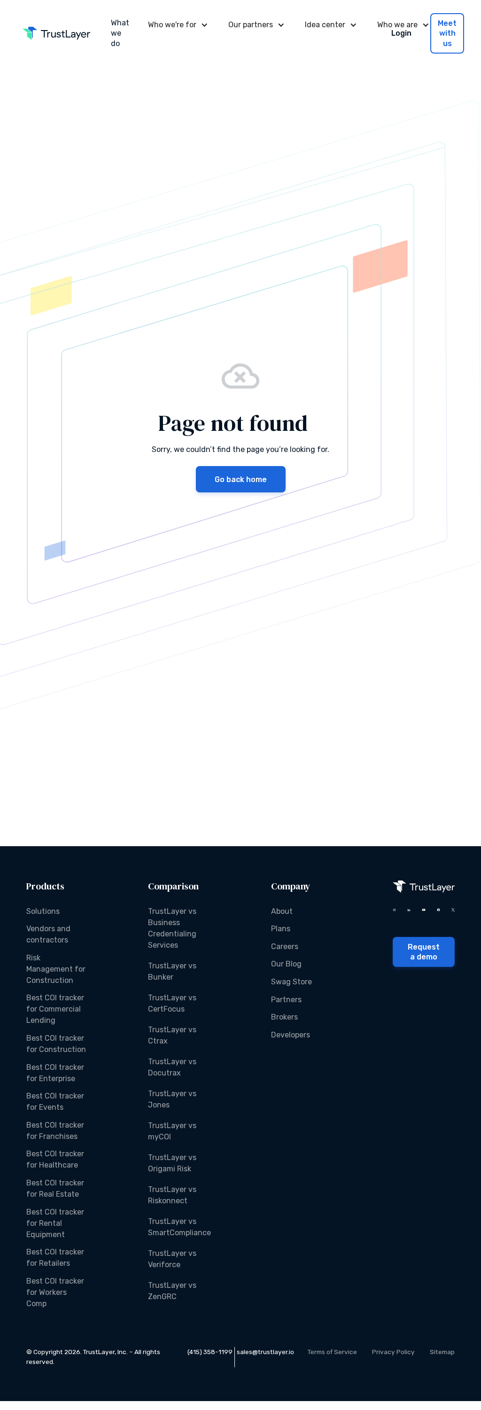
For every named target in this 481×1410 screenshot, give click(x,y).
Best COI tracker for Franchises (55, 1131)
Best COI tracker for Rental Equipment (55, 1223)
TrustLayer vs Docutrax (172, 1067)
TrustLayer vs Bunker (172, 971)
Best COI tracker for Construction (56, 1044)
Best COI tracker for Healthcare (55, 1159)
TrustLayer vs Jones (172, 1099)
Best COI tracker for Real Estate (55, 1188)
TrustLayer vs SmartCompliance (179, 1227)
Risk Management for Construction (55, 969)
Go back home (241, 479)
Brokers (284, 1017)
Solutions (43, 911)
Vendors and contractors (48, 934)
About (282, 911)
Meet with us (447, 33)
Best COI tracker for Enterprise (55, 1073)
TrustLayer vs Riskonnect (172, 1195)
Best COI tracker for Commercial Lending (55, 1009)
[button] (177, 24)
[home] (56, 33)
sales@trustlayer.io (265, 1351)
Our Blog (286, 963)
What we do (120, 33)
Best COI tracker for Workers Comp (55, 1292)
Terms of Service (332, 1351)
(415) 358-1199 (210, 1351)
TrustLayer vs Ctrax (172, 1035)
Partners (286, 999)
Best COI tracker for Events (55, 1101)
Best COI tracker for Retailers (55, 1257)
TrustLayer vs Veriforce (172, 1259)
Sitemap (442, 1351)
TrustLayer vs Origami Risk (172, 1163)
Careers (284, 946)
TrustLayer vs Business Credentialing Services (172, 928)
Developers (290, 1034)
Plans (280, 928)
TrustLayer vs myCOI (172, 1131)
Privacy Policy (393, 1351)
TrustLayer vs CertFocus (172, 1003)
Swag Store (291, 981)
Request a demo (424, 952)
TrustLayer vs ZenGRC (172, 1291)
